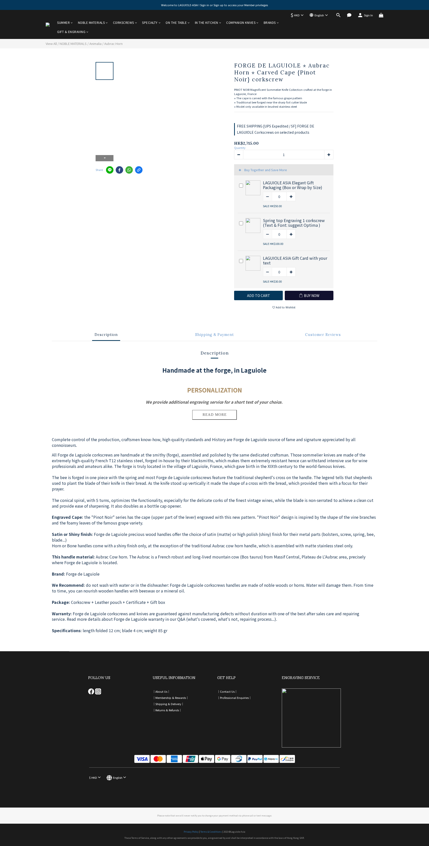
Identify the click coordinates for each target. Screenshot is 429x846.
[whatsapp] (129, 170)
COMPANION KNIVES (240, 22)
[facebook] (119, 170)
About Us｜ (162, 691)
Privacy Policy (191, 831)
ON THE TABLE (176, 22)
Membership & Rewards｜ (172, 698)
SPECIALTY (150, 22)
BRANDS (270, 22)
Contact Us (227, 691)
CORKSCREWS (123, 22)
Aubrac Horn (113, 43)
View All (51, 43)
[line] (109, 170)
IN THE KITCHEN (206, 22)
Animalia (95, 43)
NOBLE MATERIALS (91, 22)
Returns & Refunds (167, 710)
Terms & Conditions (211, 831)
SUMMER (63, 22)
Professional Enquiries (234, 698)
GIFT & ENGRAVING (71, 32)
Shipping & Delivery (168, 704)
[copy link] (139, 170)
